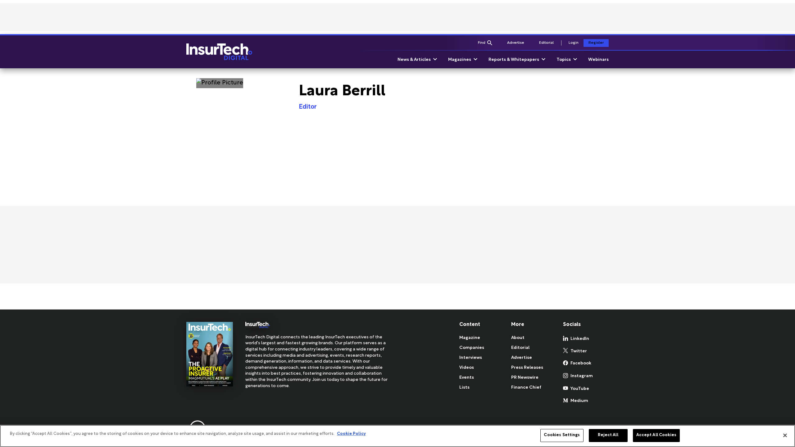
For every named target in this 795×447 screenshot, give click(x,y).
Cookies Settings (562, 435)
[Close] (785, 435)
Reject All (608, 435)
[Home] (219, 51)
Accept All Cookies (656, 435)
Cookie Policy (351, 434)
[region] (397, 436)
